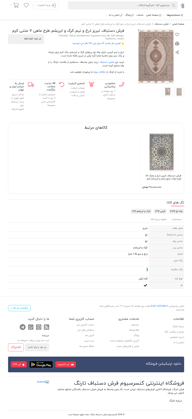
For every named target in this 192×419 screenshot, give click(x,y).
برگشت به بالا (20, 308)
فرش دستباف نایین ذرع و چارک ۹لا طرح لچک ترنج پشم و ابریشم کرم (163, 177)
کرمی (160, 211)
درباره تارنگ (178, 326)
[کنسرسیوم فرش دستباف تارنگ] (182, 5)
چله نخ (176, 211)
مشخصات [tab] (177, 219)
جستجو (135, 325)
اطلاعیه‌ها (134, 330)
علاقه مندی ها (87, 346)
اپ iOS (17, 364)
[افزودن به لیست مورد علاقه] (177, 34)
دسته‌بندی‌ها (173, 15)
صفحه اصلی (152, 15)
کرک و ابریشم (141, 211)
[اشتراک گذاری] (177, 52)
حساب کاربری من (85, 325)
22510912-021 (160, 306)
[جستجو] (173, 5)
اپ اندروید (64, 364)
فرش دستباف (106, 62)
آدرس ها (89, 335)
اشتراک (16, 347)
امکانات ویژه (99, 72)
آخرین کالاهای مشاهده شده (124, 341)
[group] (156, 56)
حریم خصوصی (177, 337)
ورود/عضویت (44, 5)
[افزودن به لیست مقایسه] (177, 43)
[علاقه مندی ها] (26, 5)
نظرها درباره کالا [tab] (158, 219)
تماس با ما (114, 15)
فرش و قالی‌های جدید (128, 346)
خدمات (139, 15)
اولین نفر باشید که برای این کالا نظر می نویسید (96, 43)
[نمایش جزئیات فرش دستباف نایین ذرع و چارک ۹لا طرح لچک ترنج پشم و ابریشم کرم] (161, 152)
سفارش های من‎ (85, 330)
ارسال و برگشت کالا (174, 332)
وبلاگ (128, 15)
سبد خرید (89, 341)
